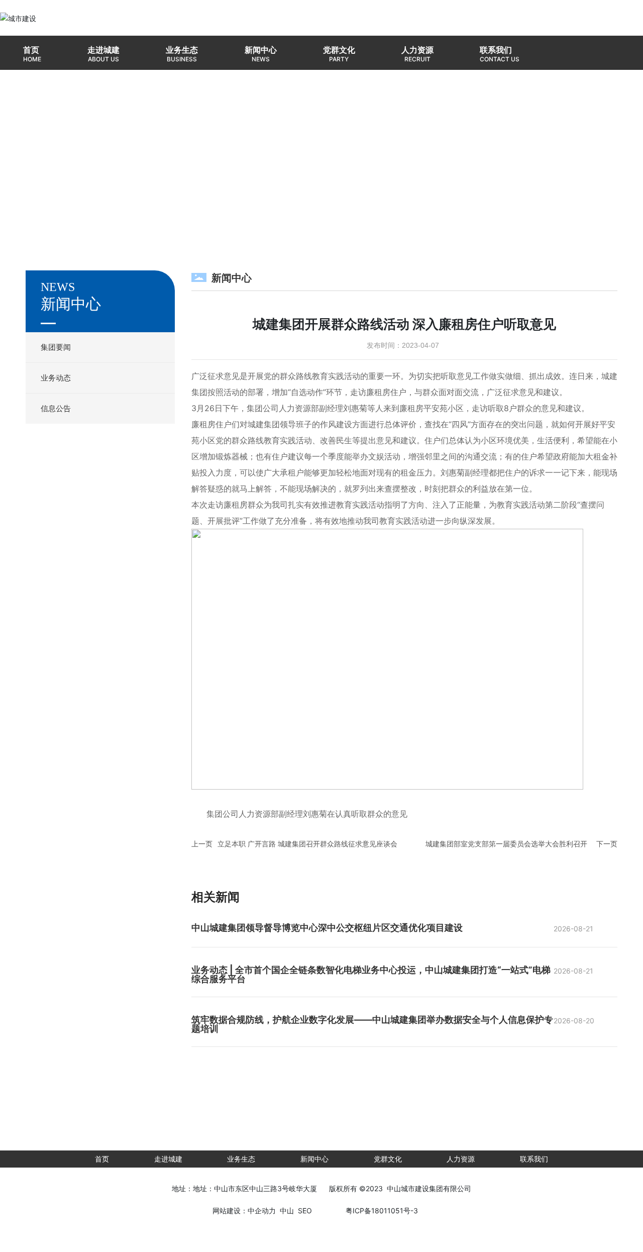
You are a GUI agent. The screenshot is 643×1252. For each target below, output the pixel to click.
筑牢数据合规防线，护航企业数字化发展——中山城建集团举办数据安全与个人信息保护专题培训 (372, 1024)
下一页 (606, 843)
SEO (305, 1210)
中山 (287, 1210)
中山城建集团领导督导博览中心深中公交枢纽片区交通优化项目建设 (327, 927)
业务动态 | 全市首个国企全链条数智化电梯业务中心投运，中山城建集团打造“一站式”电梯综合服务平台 (371, 974)
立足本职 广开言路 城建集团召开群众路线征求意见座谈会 (307, 843)
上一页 (201, 843)
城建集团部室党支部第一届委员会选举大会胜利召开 (506, 843)
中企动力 (262, 1210)
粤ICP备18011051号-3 (382, 1210)
